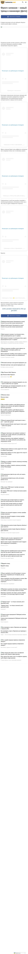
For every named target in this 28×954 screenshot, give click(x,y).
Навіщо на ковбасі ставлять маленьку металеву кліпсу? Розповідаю (13, 466)
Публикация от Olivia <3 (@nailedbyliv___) (14, 144)
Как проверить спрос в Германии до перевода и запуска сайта (13, 631)
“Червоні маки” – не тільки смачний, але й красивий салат (12, 606)
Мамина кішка (4, 397)
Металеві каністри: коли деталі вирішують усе (13, 365)
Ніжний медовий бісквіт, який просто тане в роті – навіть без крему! (14, 424)
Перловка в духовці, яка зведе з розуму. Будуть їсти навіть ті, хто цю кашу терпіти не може (13, 593)
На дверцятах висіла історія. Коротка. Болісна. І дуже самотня (13, 529)
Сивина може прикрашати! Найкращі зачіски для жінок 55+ (14, 618)
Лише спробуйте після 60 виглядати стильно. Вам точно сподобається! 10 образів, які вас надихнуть (14, 580)
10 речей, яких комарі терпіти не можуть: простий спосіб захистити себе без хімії (12, 504)
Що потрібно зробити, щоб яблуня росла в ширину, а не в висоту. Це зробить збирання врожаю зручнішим (12, 411)
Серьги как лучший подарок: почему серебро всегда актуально (13, 517)
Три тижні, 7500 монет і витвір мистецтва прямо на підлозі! (14, 491)
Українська (17, 953)
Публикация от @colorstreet (14, 90)
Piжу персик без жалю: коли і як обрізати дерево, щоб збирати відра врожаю (14, 657)
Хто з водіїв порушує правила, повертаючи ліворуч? (12, 644)
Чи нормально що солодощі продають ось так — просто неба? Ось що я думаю (14, 386)
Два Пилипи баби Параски (8, 374)
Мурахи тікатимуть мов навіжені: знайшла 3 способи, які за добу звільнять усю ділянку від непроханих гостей (13, 440)
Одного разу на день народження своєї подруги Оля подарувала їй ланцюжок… (13, 542)
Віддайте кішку (5, 565)
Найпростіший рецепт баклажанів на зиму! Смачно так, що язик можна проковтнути (12, 326)
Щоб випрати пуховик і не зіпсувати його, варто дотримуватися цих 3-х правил (13, 338)
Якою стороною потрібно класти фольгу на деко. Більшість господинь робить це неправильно (14, 354)
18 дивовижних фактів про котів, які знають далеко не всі (12, 478)
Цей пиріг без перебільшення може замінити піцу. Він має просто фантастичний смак (13, 555)
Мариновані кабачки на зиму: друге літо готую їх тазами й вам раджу (14, 453)
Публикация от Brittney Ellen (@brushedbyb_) (14, 195)
